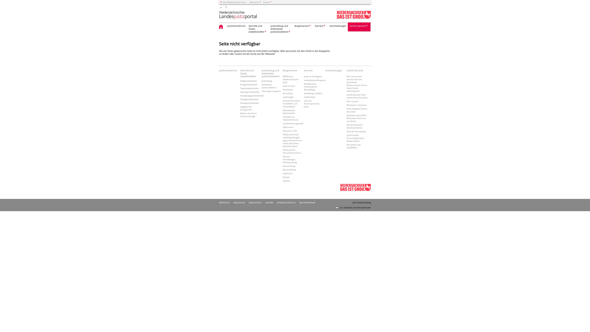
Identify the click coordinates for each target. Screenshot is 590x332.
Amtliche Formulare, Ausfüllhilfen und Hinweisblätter (291, 103)
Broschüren (288, 93)
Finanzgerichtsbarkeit (249, 103)
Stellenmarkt (309, 97)
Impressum (288, 173)
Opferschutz (288, 127)
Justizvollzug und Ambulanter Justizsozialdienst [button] (279, 28)
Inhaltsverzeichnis (286, 202)
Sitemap (286, 181)
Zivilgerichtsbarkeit (248, 81)
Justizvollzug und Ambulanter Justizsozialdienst (270, 73)
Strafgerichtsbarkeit (248, 84)
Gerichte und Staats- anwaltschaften (248, 73)
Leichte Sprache (355, 70)
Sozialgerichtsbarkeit (249, 99)
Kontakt (286, 177)
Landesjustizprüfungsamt (315, 80)
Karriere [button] (319, 25)
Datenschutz (255, 202)
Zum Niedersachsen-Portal (234, 2)
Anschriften (288, 89)
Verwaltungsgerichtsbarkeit (252, 95)
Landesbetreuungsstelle (293, 123)
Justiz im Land (289, 86)
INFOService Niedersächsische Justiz (290, 79)
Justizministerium (236, 25)
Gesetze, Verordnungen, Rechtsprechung (290, 159)
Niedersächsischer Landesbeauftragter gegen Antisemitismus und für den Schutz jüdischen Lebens (292, 140)
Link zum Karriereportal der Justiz (312, 103)
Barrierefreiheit (289, 169)
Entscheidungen (338, 25)
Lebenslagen (288, 97)
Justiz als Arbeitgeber (313, 76)
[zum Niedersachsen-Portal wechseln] (354, 18)
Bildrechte (224, 202)
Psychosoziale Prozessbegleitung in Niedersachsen (355, 138)
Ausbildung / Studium (313, 93)
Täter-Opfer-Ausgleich (271, 91)
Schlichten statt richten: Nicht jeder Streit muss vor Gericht (357, 118)
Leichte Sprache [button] (357, 25)
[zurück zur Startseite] (238, 15)
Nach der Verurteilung (356, 131)
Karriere (308, 70)
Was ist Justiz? (352, 101)
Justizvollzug (267, 81)
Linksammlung (289, 166)
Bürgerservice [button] (302, 25)
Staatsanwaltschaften (249, 88)
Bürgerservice (290, 70)
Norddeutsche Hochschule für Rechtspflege (310, 87)
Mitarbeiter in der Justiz (357, 105)
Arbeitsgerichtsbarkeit (249, 92)
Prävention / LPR (290, 131)
